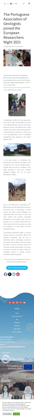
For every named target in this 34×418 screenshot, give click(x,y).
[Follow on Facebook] (20, 302)
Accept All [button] (16, 414)
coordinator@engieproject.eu (15, 346)
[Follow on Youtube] (24, 302)
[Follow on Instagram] (17, 302)
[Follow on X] (9, 302)
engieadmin (8, 46)
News (21, 46)
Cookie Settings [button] (7, 414)
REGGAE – (17, 87)
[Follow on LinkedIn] (13, 302)
